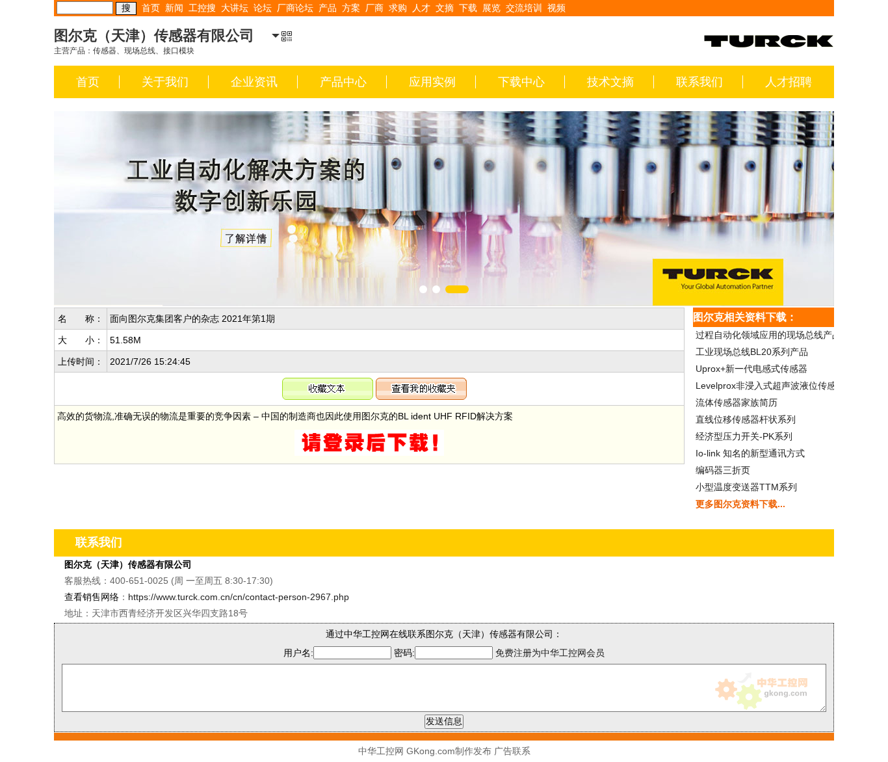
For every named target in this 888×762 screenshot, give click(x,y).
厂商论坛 (295, 8)
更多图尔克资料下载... (740, 504)
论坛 (263, 8)
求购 (398, 8)
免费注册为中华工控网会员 (550, 653)
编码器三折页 (723, 470)
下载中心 (521, 81)
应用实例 (432, 81)
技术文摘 (610, 81)
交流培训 (524, 8)
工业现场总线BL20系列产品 (752, 352)
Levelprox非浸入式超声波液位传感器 (770, 385)
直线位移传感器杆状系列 (746, 419)
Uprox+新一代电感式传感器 (751, 368)
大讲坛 (234, 8)
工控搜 (202, 8)
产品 (328, 8)
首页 (151, 8)
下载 (468, 8)
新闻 (174, 8)
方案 (351, 8)
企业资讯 (254, 81)
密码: (404, 653)
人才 (421, 8)
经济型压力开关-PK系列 (744, 436)
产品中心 (343, 81)
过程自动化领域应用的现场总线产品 (768, 335)
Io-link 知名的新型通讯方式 (750, 453)
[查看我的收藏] (421, 385)
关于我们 (165, 81)
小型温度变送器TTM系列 (746, 487)
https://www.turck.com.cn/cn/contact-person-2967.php (238, 597)
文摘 (445, 8)
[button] (423, 289)
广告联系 (512, 751)
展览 (491, 8)
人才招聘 (788, 81)
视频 (556, 8)
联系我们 (699, 81)
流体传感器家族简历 (736, 402)
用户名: (298, 653)
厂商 (374, 8)
